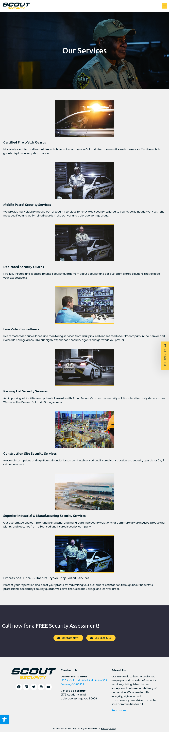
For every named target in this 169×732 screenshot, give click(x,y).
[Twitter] (33, 687)
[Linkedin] (26, 687)
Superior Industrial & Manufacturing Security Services (44, 515)
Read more (119, 710)
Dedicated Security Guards (23, 266)
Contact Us (165, 358)
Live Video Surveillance (21, 329)
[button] (4, 719)
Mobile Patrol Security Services (27, 204)
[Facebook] (19, 687)
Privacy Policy (108, 728)
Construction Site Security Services (30, 453)
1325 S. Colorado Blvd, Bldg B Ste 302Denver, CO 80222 (84, 682)
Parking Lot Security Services (25, 391)
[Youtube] (48, 687)
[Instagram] (41, 687)
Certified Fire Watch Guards (24, 142)
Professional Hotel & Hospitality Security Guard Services (46, 578)
